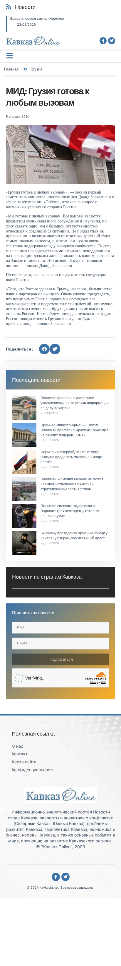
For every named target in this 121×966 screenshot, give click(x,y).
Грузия (36, 69)
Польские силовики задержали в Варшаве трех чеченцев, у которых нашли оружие (70, 511)
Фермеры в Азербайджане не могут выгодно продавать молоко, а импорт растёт (72, 457)
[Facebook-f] (103, 40)
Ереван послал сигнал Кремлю (37, 18)
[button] (44, 349)
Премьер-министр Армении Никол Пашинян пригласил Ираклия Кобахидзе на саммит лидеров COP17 (75, 430)
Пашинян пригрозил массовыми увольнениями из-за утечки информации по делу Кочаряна (75, 403)
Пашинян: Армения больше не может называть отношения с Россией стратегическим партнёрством (72, 484)
